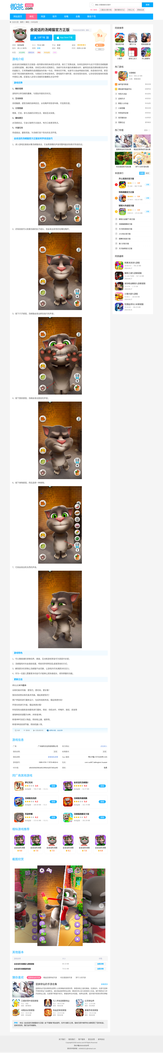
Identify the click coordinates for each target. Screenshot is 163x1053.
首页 (22, 22)
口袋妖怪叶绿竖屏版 (29, 1001)
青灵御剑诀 (122, 118)
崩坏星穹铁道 (123, 84)
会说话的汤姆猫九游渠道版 (24, 964)
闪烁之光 (131, 10)
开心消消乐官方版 (126, 179)
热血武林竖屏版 (59, 1010)
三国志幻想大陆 (106, 10)
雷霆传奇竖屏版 (91, 1010)
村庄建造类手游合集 (123, 167)
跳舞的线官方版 (125, 239)
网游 (43, 16)
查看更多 (104, 984)
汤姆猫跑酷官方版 (81, 814)
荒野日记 (121, 122)
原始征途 (140, 10)
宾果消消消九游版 (132, 263)
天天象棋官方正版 (125, 248)
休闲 (54, 52)
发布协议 (101, 1039)
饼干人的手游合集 (142, 167)
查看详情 (100, 964)
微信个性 (91, 16)
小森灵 (119, 59)
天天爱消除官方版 (125, 229)
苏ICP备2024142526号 (81, 1045)
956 (100, 49)
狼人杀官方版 (124, 244)
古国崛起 (132, 73)
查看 (38, 48)
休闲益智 (47, 52)
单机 (31, 16)
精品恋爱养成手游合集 (142, 149)
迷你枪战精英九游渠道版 (134, 283)
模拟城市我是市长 (125, 89)
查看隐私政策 (53, 757)
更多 (146, 130)
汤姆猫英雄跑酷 (80, 798)
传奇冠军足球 (123, 113)
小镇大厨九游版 (131, 294)
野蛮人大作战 (123, 103)
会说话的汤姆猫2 (81, 782)
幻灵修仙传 (89, 1001)
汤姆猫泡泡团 (30, 798)
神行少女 (132, 44)
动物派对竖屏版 (27, 1010)
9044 (100, 45)
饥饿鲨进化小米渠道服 (134, 304)
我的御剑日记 (120, 10)
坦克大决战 (122, 94)
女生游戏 (22, 52)
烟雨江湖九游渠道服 (133, 273)
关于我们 (62, 1039)
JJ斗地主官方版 (125, 234)
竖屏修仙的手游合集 (46, 984)
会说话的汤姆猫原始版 (22, 969)
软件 (55, 16)
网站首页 (17, 16)
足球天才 (121, 99)
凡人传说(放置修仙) (61, 1001)
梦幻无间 (29, 782)
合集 (78, 16)
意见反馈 (91, 1039)
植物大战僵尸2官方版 (127, 219)
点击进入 (103, 746)
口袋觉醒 (121, 108)
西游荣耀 (29, 814)
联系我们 (71, 1039)
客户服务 (81, 1039)
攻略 (66, 16)
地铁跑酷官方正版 (126, 192)
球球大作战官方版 (126, 206)
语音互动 (31, 52)
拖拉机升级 (120, 44)
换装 (39, 52)
